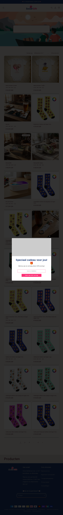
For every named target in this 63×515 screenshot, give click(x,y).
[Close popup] (49, 236)
